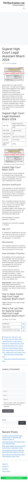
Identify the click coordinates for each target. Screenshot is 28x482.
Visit (23, 330)
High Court (15, 337)
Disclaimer (5, 469)
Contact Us (5, 466)
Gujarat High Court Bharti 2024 (13, 339)
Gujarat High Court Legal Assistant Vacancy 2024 (12, 348)
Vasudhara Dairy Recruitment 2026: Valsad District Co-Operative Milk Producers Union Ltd (12, 437)
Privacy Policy (6, 471)
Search (4, 420)
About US (5, 464)
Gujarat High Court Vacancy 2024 (15, 352)
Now (23, 327)
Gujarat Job (7, 337)
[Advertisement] (14, 28)
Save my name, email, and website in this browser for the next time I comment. (14, 404)
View (23, 323)
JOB (20, 337)
